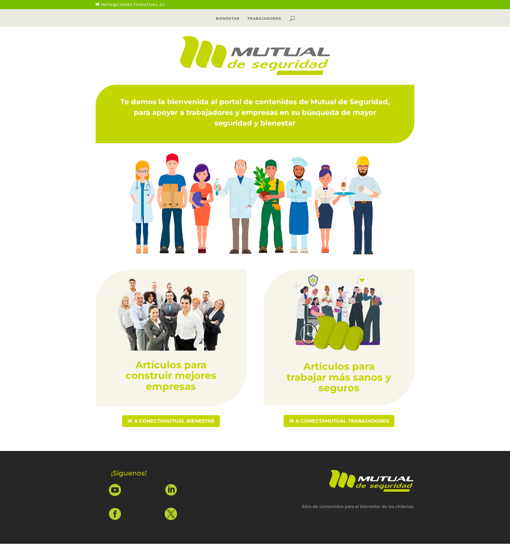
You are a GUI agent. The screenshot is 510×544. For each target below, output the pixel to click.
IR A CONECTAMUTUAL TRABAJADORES (339, 421)
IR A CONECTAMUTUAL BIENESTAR (171, 421)
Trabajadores (264, 19)
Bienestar (228, 19)
